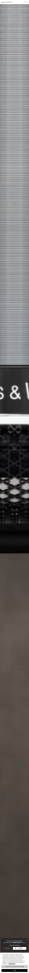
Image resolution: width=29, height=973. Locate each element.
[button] (24, 2)
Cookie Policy (12, 963)
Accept (14, 970)
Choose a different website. (14, 945)
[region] (14, 963)
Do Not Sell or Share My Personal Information (14, 966)
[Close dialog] (26, 939)
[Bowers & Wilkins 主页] (6, 2)
